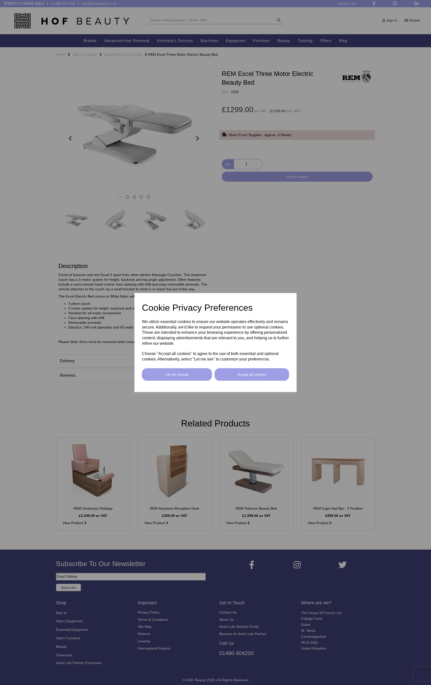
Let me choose (177, 374)
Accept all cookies (252, 374)
